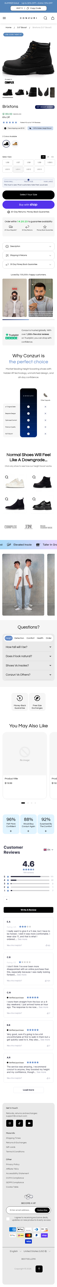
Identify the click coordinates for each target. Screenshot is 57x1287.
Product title (11, 778)
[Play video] (14, 297)
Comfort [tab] (31, 638)
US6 (7, 162)
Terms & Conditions (15, 1152)
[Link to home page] (28, 1196)
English (14, 1251)
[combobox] (7, 899)
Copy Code (35, 8)
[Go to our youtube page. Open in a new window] (29, 1123)
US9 (39, 162)
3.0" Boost (22, 27)
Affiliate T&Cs (12, 1169)
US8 (29, 162)
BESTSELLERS (28, 1259)
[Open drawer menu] (4, 18)
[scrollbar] (28, 319)
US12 (28, 169)
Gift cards (10, 1147)
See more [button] (22, 939)
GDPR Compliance (15, 1182)
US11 (18, 169)
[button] (23, 803)
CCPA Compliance (15, 1178)
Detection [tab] (19, 638)
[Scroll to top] (39, 1269)
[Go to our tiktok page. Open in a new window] (19, 1123)
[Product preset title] (24, 754)
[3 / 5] (31, 92)
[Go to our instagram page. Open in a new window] (9, 1123)
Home (8, 27)
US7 (18, 162)
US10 (7, 169)
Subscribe (42, 1210)
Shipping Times (13, 1138)
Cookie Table (12, 1187)
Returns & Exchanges (16, 1143)
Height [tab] (8, 638)
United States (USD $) (35, 1251)
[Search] (45, 18)
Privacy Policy (12, 1164)
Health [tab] (40, 638)
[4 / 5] (43, 92)
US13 (39, 169)
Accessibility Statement (17, 1173)
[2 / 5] (19, 92)
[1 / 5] (7, 92)
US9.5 (50, 162)
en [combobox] (48, 849)
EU (53, 157)
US (43, 157)
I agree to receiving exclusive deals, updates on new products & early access (31, 1218)
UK (48, 157)
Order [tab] (49, 638)
